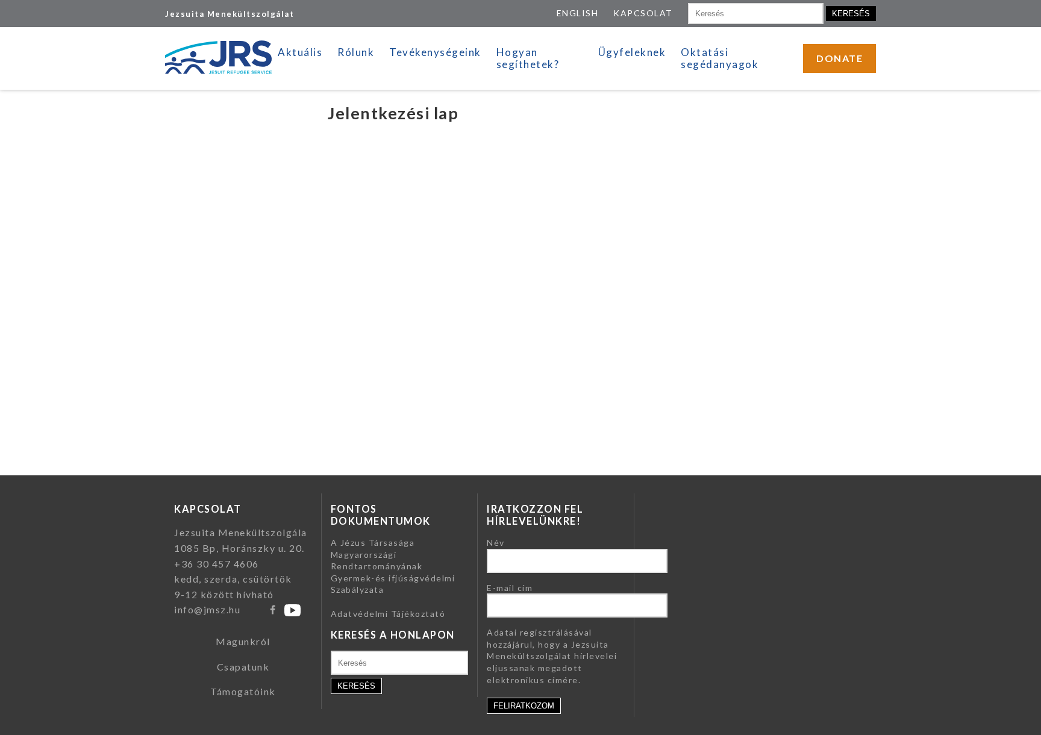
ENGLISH (578, 13)
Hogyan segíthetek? (528, 58)
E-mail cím (510, 588)
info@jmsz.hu (207, 609)
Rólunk (355, 52)
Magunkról (243, 641)
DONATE (839, 58)
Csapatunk (243, 666)
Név (496, 542)
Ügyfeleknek (632, 52)
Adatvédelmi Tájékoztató (388, 613)
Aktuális (300, 52)
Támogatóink (243, 691)
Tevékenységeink (435, 52)
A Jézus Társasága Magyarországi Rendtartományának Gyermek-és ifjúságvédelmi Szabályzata (393, 566)
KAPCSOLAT (643, 13)
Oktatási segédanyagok (719, 58)
